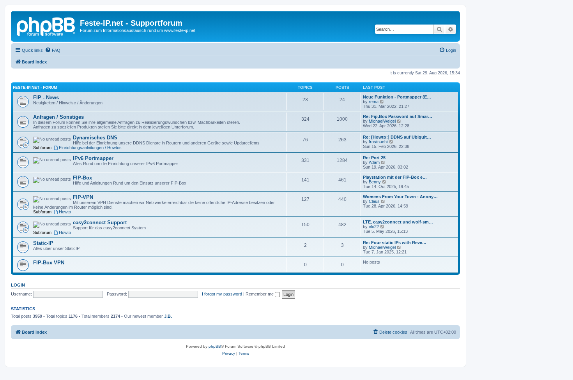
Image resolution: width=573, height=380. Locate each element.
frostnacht (378, 141)
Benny (375, 181)
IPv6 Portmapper (93, 158)
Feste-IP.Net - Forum (35, 87)
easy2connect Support (100, 222)
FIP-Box (82, 178)
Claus (374, 201)
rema (373, 101)
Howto (65, 211)
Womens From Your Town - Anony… (400, 196)
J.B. (168, 316)
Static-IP (43, 243)
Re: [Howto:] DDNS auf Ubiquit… (397, 137)
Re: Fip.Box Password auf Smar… (397, 116)
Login (18, 285)
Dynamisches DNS (95, 138)
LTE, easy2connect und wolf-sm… (398, 222)
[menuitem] (52, 50)
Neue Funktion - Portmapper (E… (397, 97)
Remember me (260, 294)
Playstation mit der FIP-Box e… (395, 177)
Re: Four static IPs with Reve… (394, 242)
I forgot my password (222, 294)
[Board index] (46, 25)
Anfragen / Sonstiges (58, 117)
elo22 (374, 226)
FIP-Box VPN (48, 263)
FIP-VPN (83, 197)
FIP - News (46, 97)
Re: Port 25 (374, 157)
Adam (374, 162)
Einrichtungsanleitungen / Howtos (90, 147)
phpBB (215, 346)
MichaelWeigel (382, 121)
